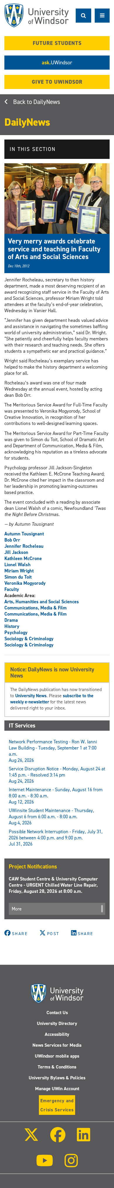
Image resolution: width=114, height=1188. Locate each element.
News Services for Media (57, 1045)
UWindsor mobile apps (57, 1056)
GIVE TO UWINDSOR (57, 81)
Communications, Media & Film (35, 608)
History (11, 626)
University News (30, 696)
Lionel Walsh (17, 565)
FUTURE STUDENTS (57, 43)
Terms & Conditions (57, 1067)
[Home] (36, 15)
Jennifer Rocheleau (24, 546)
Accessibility (57, 1034)
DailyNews (46, 102)
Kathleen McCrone (23, 558)
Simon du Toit (18, 577)
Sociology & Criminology (28, 639)
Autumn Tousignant (24, 534)
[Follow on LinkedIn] (84, 1139)
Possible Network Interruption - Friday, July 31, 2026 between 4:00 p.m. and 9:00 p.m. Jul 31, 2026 (56, 838)
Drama (11, 620)
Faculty (11, 589)
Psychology (15, 632)
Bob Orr (12, 540)
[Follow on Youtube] (44, 1165)
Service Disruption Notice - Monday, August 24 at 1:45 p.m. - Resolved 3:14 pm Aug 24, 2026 (57, 775)
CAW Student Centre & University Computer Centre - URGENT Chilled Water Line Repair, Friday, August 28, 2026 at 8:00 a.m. (53, 885)
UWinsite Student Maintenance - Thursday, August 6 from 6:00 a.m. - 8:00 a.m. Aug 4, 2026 (51, 816)
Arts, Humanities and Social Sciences (41, 602)
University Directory (57, 1023)
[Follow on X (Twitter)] (31, 1139)
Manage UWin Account (57, 1089)
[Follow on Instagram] (71, 1165)
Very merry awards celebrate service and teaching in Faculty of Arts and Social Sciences (54, 248)
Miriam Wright (19, 571)
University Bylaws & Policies (57, 1078)
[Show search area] (83, 16)
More (17, 909)
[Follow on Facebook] (58, 1139)
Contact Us (57, 1012)
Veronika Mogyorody (25, 583)
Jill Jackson (16, 552)
